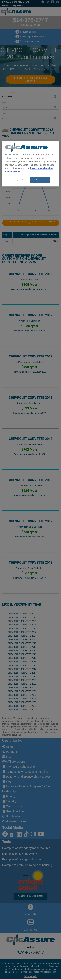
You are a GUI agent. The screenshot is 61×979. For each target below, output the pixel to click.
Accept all (40, 180)
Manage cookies (19, 180)
